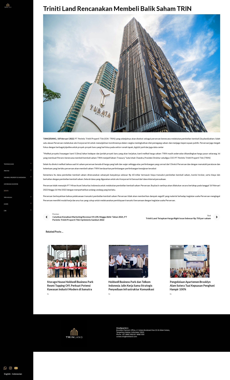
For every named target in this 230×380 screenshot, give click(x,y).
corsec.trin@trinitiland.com (126, 337)
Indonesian (17, 374)
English (7, 374)
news (52, 294)
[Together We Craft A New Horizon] (18, 5)
